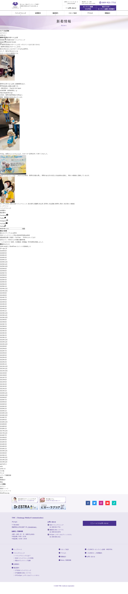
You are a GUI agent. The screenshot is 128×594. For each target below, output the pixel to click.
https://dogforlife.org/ (6, 93)
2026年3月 (3, 257)
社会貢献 (52, 203)
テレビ (2, 473)
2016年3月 (3, 444)
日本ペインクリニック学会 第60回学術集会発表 (15, 235)
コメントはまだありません (21, 44)
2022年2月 (3, 362)
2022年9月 (3, 346)
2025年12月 (3, 262)
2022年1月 (3, 364)
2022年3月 (3, 359)
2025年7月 (3, 273)
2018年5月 (3, 426)
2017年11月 (3, 433)
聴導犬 (57, 203)
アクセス (90, 13)
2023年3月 (3, 333)
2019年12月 (3, 413)
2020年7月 (3, 399)
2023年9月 (3, 319)
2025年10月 (3, 266)
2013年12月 (3, 459)
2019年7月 (3, 417)
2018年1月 (3, 428)
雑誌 (1, 482)
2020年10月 (3, 395)
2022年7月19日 (11, 42)
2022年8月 (3, 348)
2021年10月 (3, 371)
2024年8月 (3, 295)
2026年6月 (3, 251)
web (1, 466)
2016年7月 (3, 435)
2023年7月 (3, 324)
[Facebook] (88, 503)
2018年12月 (3, 422)
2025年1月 (3, 286)
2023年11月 (3, 315)
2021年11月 (3, 368)
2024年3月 (3, 306)
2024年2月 (3, 308)
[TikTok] (114, 503)
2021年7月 (3, 377)
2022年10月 (3, 344)
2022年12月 (3, 339)
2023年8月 (3, 322)
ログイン (3, 486)
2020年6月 (3, 402)
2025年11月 (3, 264)
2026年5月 (3, 253)
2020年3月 (3, 406)
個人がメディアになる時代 (8, 233)
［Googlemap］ (32, 527)
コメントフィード (5, 491)
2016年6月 (3, 437)
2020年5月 (3, 404)
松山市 (41, 203)
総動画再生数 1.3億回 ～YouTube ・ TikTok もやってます (18, 237)
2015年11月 (3, 451)
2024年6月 (3, 299)
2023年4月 (3, 331)
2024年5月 (3, 302)
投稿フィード (4, 488)
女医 (11, 203)
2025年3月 (3, 282)
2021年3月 (3, 386)
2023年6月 (3, 326)
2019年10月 (3, 415)
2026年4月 (3, 255)
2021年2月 (3, 388)
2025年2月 (3, 284)
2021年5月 (3, 382)
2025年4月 (3, 279)
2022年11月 (3, 342)
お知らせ (3, 35)
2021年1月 (3, 391)
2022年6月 (3, 353)
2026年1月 (3, 259)
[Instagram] (101, 503)
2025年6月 (3, 275)
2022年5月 (3, 355)
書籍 (1, 477)
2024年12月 (3, 288)
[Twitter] (94, 503)
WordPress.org (4, 493)
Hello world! (3, 246)
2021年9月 (3, 373)
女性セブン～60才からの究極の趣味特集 (12, 239)
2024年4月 (3, 304)
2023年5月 (3, 328)
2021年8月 (3, 375)
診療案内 (38, 13)
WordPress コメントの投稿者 (18, 246)
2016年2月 (3, 446)
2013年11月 (3, 462)
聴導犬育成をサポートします (9, 37)
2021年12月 (3, 366)
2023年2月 (3, 335)
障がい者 (63, 203)
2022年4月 (3, 357)
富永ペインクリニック (18, 40)
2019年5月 (3, 419)
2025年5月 (3, 277)
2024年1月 (3, 311)
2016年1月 (3, 448)
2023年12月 (3, 313)
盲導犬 (46, 203)
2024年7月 (3, 297)
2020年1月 (3, 411)
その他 (2, 471)
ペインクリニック (20, 13)
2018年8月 (3, 424)
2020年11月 (3, 393)
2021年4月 (3, 384)
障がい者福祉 (70, 203)
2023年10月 (3, 317)
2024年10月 (3, 291)
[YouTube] (107, 503)
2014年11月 (3, 457)
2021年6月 (3, 379)
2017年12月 (3, 431)
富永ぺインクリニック (15, 5)
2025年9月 (3, 268)
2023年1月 (3, 337)
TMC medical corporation (66, 586)
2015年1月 (3, 455)
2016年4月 (3, 442)
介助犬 (7, 203)
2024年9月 (3, 293)
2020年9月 (3, 397)
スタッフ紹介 (73, 13)
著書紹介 (107, 13)
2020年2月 (3, 408)
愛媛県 (36, 203)
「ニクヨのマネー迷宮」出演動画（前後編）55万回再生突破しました (21, 242)
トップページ (4, 206)
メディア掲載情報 (5, 475)
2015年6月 (3, 453)
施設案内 (3, 212)
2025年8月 (3, 271)
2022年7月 (3, 351)
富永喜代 (31, 203)
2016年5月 (3, 439)
